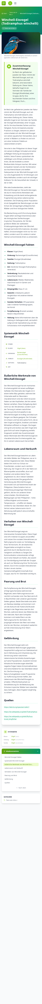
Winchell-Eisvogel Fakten (13, 757)
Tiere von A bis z (13, 13)
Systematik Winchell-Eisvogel (14, 761)
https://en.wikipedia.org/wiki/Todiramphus (20, 712)
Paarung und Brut (11, 775)
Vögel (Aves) (21, 348)
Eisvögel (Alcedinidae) (24, 359)
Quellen (7, 783)
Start (5, 13)
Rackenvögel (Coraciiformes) (22, 353)
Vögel (13, 736)
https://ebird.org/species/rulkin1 (16, 707)
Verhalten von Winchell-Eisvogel (16, 772)
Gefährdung (9, 779)
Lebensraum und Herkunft (14, 768)
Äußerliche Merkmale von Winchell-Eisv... (19, 764)
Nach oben (22, 788)
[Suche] (10, 3)
